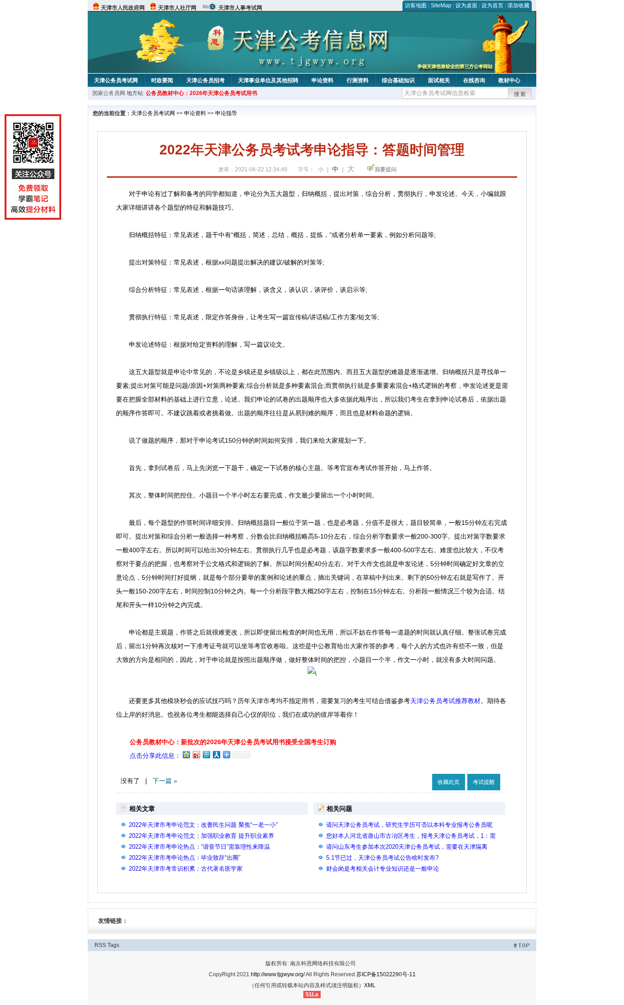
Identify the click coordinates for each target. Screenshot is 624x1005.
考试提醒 (484, 782)
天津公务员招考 (205, 80)
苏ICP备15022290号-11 (386, 974)
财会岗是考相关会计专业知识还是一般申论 (382, 868)
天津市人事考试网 (240, 8)
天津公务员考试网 (116, 80)
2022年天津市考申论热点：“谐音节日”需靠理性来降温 (199, 846)
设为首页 (492, 5)
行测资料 (358, 80)
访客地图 (416, 5)
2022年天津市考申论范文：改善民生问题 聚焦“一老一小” (203, 824)
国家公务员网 (108, 93)
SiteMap (441, 5)
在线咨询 (474, 80)
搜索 (520, 94)
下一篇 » (165, 780)
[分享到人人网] (216, 754)
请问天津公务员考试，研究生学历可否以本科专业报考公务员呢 (409, 824)
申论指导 (226, 113)
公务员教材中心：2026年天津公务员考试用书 (201, 93)
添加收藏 (518, 5)
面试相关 (439, 80)
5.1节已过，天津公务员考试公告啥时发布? (382, 857)
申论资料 (322, 80)
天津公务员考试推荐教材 (445, 700)
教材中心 (509, 80)
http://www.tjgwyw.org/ (278, 974)
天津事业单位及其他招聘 (268, 80)
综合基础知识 (398, 80)
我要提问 (386, 169)
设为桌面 (466, 5)
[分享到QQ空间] (186, 754)
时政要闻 (162, 80)
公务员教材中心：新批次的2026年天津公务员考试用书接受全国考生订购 (233, 742)
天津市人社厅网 (177, 8)
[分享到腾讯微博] (206, 754)
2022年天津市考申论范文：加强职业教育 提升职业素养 (201, 835)
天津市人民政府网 (123, 8)
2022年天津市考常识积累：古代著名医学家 (186, 868)
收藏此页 (449, 782)
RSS (100, 945)
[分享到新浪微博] (196, 754)
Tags (113, 945)
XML (369, 985)
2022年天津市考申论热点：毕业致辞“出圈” (184, 857)
